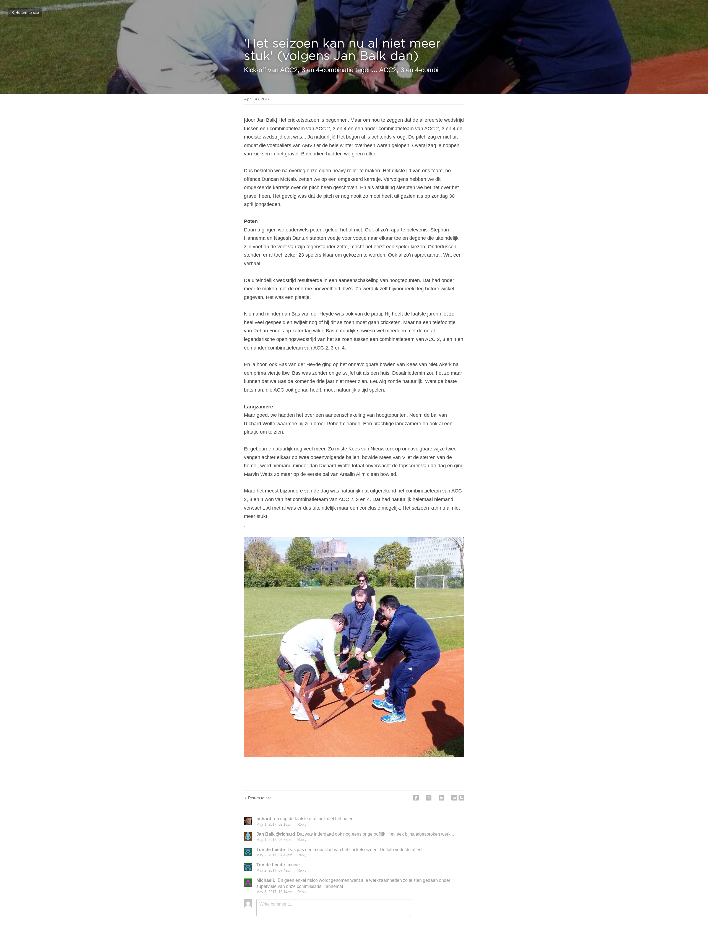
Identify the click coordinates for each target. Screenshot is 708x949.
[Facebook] (416, 798)
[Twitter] (428, 798)
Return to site (27, 12)
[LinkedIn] (441, 798)
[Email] (454, 798)
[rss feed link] (461, 798)
